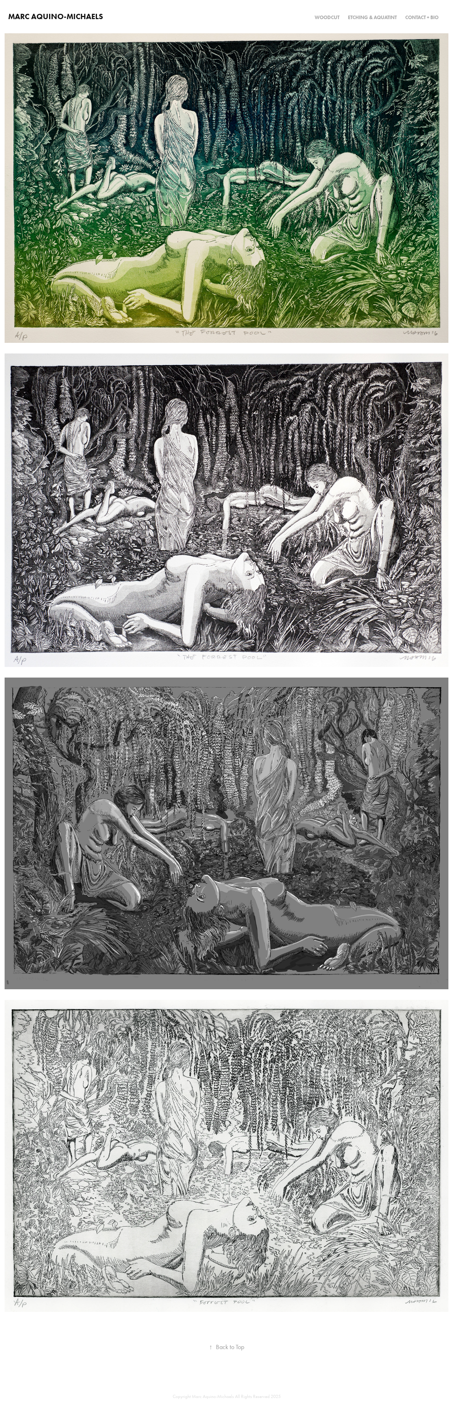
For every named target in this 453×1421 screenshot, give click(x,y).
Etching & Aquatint (372, 18)
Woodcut (327, 18)
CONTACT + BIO (421, 18)
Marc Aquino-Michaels (55, 16)
